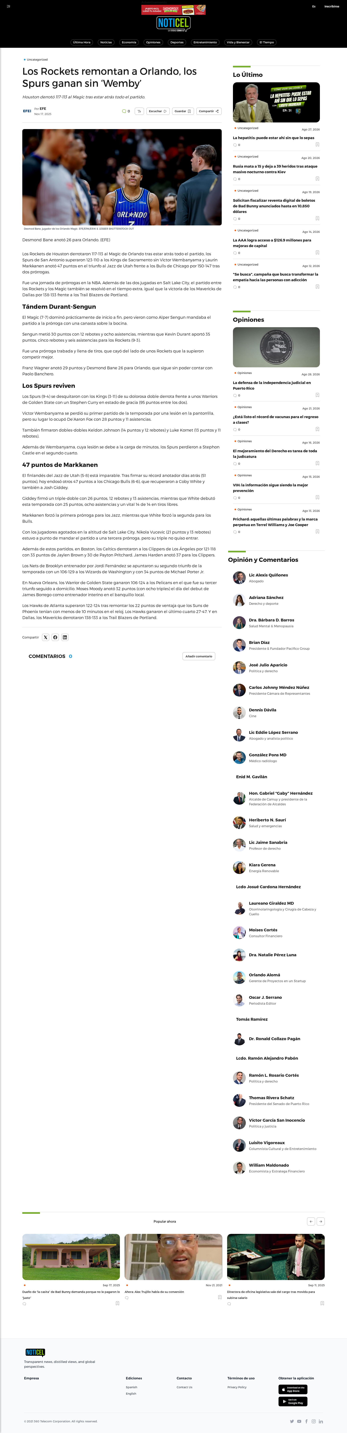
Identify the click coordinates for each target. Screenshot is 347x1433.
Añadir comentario (199, 656)
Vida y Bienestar (238, 42)
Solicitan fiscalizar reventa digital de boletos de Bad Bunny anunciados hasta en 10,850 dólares (274, 206)
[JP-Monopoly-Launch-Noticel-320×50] (173, 10)
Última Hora (81, 42)
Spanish (131, 1387)
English (131, 1393)
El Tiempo (267, 42)
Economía (129, 42)
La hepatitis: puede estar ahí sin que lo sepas (273, 137)
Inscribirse (332, 6)
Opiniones (153, 42)
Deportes (177, 42)
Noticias (106, 42)
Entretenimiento (205, 42)
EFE (43, 109)
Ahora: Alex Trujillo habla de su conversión (52, 1291)
